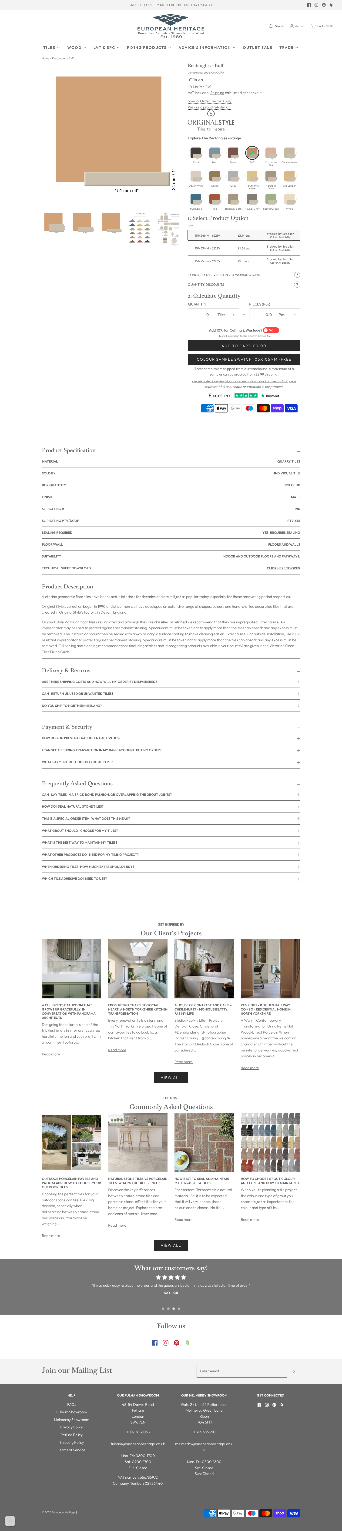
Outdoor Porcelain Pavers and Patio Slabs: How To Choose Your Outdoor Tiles (71, 1183)
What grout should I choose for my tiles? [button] (80, 831)
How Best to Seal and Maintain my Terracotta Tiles (201, 1181)
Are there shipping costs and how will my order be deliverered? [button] (99, 682)
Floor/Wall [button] (171, 544)
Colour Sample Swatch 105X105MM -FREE (244, 359)
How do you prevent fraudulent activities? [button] (81, 738)
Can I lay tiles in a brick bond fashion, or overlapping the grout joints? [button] (107, 794)
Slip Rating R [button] (171, 509)
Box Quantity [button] (171, 485)
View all (171, 1077)
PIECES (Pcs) (259, 304)
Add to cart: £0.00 (243, 345)
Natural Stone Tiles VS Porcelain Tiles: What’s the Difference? (137, 1181)
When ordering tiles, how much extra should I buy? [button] (88, 867)
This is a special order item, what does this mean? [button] (86, 818)
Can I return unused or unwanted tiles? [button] (77, 694)
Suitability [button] (171, 556)
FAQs (71, 1404)
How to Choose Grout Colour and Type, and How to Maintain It (270, 1181)
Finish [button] (171, 497)
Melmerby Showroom (71, 1419)
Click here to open (283, 568)
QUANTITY (197, 304)
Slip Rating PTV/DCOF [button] (171, 521)
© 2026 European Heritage (58, 1512)
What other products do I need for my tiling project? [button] (90, 855)
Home (45, 58)
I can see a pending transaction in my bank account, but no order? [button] (101, 750)
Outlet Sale (257, 47)
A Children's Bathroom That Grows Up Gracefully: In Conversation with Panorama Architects (69, 1011)
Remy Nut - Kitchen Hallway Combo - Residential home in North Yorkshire (266, 1009)
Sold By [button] (171, 473)
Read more (51, 1054)
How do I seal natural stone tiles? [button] (73, 806)
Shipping (217, 92)
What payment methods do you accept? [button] (77, 762)
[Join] (293, 1371)
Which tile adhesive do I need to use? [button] (74, 878)
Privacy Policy (71, 1427)
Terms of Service (71, 1449)
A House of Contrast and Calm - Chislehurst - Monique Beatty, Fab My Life (202, 1009)
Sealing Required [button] (171, 532)
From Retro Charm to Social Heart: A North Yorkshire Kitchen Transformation (138, 1009)
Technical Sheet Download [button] (171, 568)
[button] (54, 222)
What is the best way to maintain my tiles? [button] (79, 842)
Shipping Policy (72, 1442)
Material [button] (171, 461)
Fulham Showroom (71, 1412)
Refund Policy (71, 1434)
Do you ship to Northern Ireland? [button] (72, 706)
